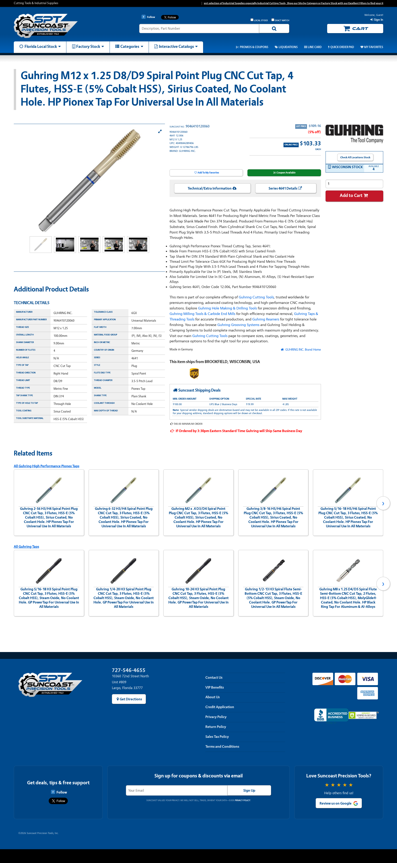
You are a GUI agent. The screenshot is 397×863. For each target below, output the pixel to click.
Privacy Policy (216, 717)
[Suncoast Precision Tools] (57, 26)
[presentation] (14, 503)
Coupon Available (286, 172)
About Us (212, 697)
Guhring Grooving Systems (238, 325)
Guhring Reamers (265, 319)
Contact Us (213, 677)
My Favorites (373, 47)
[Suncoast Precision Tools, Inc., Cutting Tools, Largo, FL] (331, 716)
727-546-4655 (128, 670)
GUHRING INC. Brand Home (303, 349)
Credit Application (219, 707)
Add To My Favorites (208, 172)
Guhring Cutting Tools (256, 297)
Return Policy (215, 727)
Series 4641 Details (283, 188)
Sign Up (249, 790)
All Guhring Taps (26, 547)
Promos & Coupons (254, 47)
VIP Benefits (214, 687)
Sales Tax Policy (217, 737)
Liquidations (288, 47)
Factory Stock (88, 46)
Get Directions (131, 699)
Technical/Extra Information (210, 188)
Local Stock (261, 20)
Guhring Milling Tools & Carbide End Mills (202, 314)
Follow (62, 792)
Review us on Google (336, 803)
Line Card (315, 47)
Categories (129, 46)
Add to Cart (351, 195)
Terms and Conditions (222, 747)
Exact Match (282, 20)
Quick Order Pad (342, 47)
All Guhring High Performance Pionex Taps (46, 466)
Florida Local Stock (41, 46)
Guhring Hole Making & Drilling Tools (227, 308)
